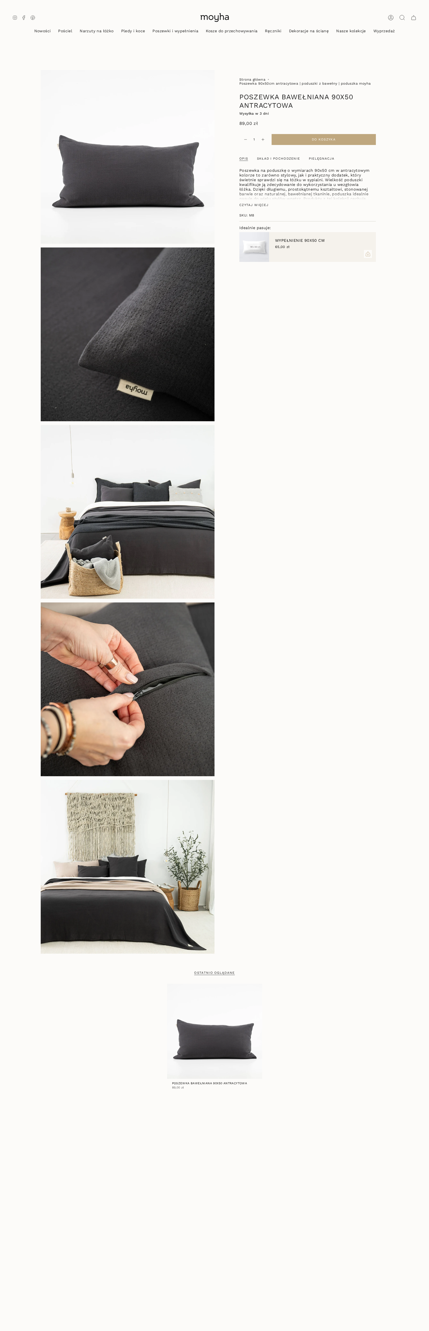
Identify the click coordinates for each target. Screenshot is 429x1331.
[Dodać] (368, 254)
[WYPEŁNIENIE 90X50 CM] (254, 247)
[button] (65, 31)
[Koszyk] (413, 17)
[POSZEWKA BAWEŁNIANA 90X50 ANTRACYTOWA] (214, 1031)
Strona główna (252, 79)
